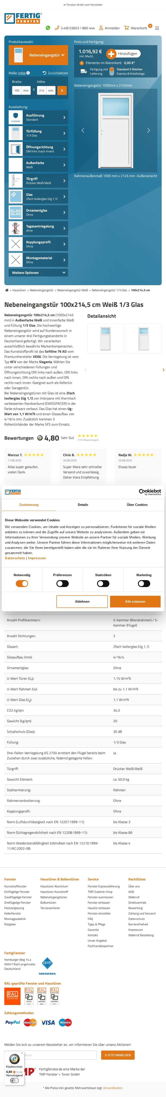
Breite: (17, 81)
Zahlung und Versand (141, 913)
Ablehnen (82, 601)
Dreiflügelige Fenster (17, 902)
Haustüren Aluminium (54, 886)
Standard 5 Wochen (129, 69)
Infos (22, 73)
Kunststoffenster (15, 886)
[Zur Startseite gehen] (23, 18)
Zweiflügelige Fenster (18, 897)
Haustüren (19, 290)
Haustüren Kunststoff (54, 891)
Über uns (134, 886)
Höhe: (41, 81)
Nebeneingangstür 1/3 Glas (109, 290)
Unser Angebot (97, 940)
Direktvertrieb (137, 902)
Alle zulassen (135, 601)
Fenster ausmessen (100, 897)
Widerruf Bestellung (141, 935)
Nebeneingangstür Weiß (72, 290)
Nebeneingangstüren (53, 897)
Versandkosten (112, 1087)
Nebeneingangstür (41, 290)
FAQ (90, 918)
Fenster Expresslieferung (104, 886)
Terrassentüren (50, 908)
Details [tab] (83, 505)
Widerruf (133, 897)
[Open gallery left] (83, 130)
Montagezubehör (15, 918)
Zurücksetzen (58, 73)
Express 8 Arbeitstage (131, 73)
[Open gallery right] (149, 130)
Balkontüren (48, 902)
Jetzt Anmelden (119, 1055)
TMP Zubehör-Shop (100, 891)
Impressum (37, 558)
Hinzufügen (127, 53)
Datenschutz (15, 558)
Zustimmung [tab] (28, 505)
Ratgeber (10, 924)
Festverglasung (14, 908)
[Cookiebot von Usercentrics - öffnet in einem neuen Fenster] (142, 492)
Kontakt (93, 935)
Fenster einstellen (99, 913)
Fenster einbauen (99, 902)
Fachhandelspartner (100, 946)
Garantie (93, 929)
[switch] (62, 583)
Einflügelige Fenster (17, 891)
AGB (131, 891)
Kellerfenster (12, 913)
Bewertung (135, 908)
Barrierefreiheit (138, 924)
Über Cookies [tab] (137, 505)
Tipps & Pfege (96, 924)
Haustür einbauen (99, 908)
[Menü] (157, 28)
